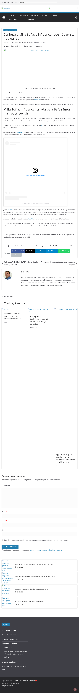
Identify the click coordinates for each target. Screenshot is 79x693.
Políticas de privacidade (10, 639)
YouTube (31, 219)
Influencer (36, 42)
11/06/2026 (20, 567)
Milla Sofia (42, 42)
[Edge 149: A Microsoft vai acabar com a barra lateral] (7, 590)
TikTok (9, 210)
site (42, 125)
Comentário (6, 486)
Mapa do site (8, 647)
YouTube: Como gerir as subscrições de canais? (30, 601)
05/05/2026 (20, 604)
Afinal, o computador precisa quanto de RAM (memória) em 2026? (36, 577)
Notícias (44, 15)
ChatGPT (37, 100)
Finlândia (31, 42)
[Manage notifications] (75, 689)
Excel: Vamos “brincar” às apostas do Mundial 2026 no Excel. (34, 564)
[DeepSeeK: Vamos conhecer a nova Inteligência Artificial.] (6, 309)
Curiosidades (23, 15)
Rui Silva (15, 42)
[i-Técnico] (3, 17)
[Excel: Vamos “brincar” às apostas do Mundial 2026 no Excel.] (7, 565)
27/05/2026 (20, 579)
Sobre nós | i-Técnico (9, 644)
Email (4, 521)
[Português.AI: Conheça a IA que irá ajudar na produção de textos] (39, 309)
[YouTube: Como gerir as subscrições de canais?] (7, 602)
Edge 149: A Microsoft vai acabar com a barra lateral (31, 589)
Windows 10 (13, 20)
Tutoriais (34, 15)
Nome (4, 512)
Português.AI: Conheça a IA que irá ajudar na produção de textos (39, 320)
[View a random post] (75, 17)
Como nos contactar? (9, 630)
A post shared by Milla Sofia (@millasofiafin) (35, 203)
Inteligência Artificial (10, 30)
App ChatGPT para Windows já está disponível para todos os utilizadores (65, 458)
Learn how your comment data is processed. (46, 550)
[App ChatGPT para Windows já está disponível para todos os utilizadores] (65, 309)
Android (12, 15)
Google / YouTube (27, 20)
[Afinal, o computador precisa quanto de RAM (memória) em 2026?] (7, 578)
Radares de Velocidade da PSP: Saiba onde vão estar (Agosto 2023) (21, 263)
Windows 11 (54, 15)
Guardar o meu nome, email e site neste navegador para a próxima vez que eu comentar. (36, 540)
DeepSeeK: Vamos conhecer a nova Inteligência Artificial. (12, 316)
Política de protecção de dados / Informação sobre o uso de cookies (15, 654)
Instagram (20, 132)
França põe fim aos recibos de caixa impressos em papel (58, 263)
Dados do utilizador (9, 635)
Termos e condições (9, 662)
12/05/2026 (20, 592)
